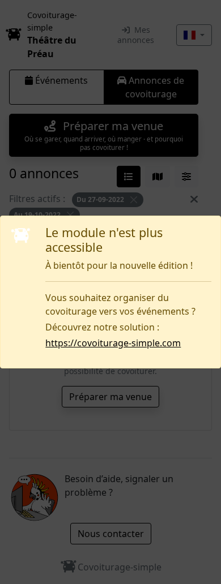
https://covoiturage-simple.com (113, 343)
